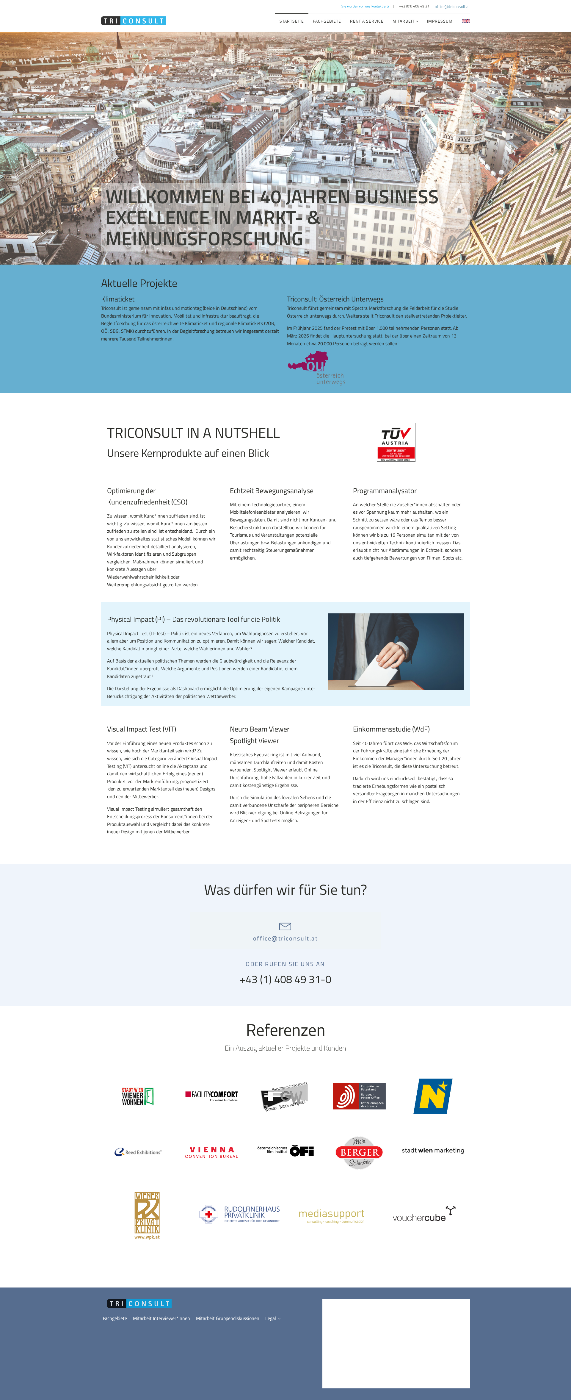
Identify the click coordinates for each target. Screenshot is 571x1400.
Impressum (440, 21)
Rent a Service (367, 21)
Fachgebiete (327, 21)
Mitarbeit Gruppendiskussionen (227, 1318)
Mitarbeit (404, 21)
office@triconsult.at (452, 7)
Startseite (292, 21)
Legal (270, 1318)
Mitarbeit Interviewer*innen (161, 1318)
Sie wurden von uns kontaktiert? (365, 6)
